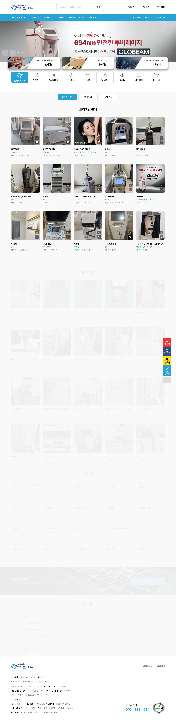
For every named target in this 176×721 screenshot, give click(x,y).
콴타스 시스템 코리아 (20, 479)
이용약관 (24, 677)
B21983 (78, 473)
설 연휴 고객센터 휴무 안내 (33, 638)
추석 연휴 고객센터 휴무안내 (34, 619)
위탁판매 (92, 17)
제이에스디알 (142, 541)
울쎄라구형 (143, 476)
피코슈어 (142, 517)
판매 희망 (88, 97)
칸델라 (109, 479)
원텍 (46, 541)
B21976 (141, 493)
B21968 (79, 534)
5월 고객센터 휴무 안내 (32, 632)
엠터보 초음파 (50, 476)
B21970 (16, 534)
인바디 (47, 500)
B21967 (110, 534)
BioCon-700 (81, 496)
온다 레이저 (18, 476)
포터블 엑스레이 (145, 496)
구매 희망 (108, 97)
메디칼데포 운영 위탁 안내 (33, 612)
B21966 (141, 534)
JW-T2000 (81, 538)
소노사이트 (48, 479)
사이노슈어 (141, 520)
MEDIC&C (161, 666)
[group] (88, 41)
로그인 (149, 17)
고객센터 (14, 677)
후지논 (109, 520)
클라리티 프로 (19, 517)
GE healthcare (50, 520)
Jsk (77, 520)
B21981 (140, 473)
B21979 (47, 493)
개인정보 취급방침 (37, 677)
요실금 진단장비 (82, 476)
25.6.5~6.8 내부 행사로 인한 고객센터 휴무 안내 (41, 625)
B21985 (16, 473)
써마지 (16, 541)
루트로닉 (16, 520)
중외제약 (79, 541)
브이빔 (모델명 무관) (115, 476)
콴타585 (111, 496)
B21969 (47, 534)
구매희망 (146, 7)
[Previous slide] (5, 53)
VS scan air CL (51, 517)
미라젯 (79, 517)
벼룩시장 (34, 17)
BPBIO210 (49, 496)
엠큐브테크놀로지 (81, 500)
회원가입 (161, 17)
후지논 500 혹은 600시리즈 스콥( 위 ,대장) (119, 517)
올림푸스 (110, 541)
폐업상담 (82, 17)
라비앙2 (48, 538)
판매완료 (161, 7)
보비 (15, 496)
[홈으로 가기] (22, 7)
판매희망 (131, 7)
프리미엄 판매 (67, 97)
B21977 (110, 493)
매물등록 (61, 17)
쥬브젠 (141, 538)
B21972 (110, 514)
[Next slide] (13, 53)
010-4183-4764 (138, 709)
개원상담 (71, 17)
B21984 (47, 473)
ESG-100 (111, 538)
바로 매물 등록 (148, 569)
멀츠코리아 (141, 479)
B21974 (47, 514)
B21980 (16, 493)
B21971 (140, 514)
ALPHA (78, 479)
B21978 (79, 493)
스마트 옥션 (46, 17)
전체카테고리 (20, 17)
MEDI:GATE (147, 666)
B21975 (16, 514)
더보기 (160, 261)
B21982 (110, 473)
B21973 (78, 514)
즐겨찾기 (138, 17)
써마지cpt (18, 538)
